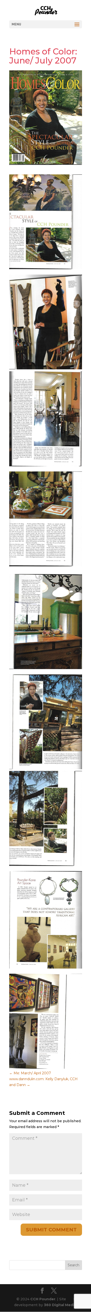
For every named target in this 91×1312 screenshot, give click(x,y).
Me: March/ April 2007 (30, 1073)
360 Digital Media (60, 1305)
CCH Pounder (42, 1299)
